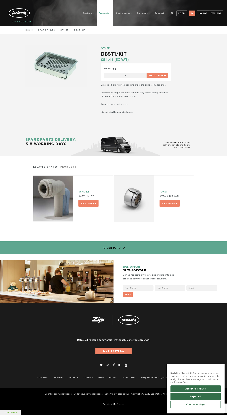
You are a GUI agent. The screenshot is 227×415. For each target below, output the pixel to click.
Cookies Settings (10, 412)
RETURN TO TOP (112, 247)
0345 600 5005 (22, 21)
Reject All (195, 396)
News (101, 377)
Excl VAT (216, 13)
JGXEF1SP (84, 191)
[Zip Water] (98, 320)
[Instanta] (129, 320)
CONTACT (88, 377)
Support (159, 13)
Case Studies (129, 377)
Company (142, 13)
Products (104, 13)
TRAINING (58, 377)
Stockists (43, 377)
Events (113, 377)
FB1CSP (163, 191)
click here (178, 142)
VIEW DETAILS (88, 203)
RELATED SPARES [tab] (45, 167)
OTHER (64, 30)
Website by (113, 403)
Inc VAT (203, 13)
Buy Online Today (113, 351)
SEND (128, 294)
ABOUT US (73, 377)
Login (181, 13)
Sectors (87, 13)
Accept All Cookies (195, 389)
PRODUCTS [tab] (68, 167)
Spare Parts (46, 30)
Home (29, 30)
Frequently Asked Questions (156, 377)
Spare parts (123, 13)
